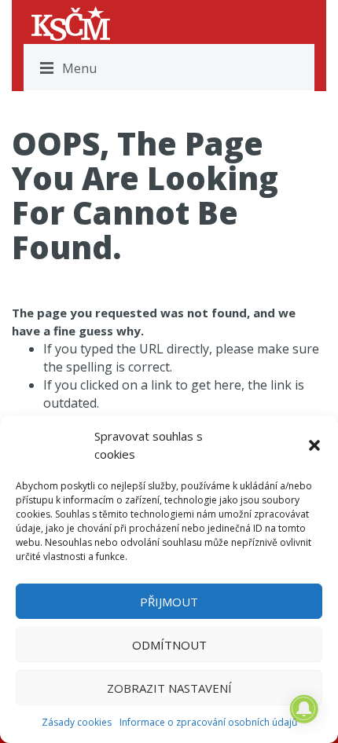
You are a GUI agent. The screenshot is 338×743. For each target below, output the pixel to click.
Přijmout (169, 601)
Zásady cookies (77, 722)
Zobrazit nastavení (169, 688)
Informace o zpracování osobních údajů (208, 722)
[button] (314, 445)
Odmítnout (169, 645)
